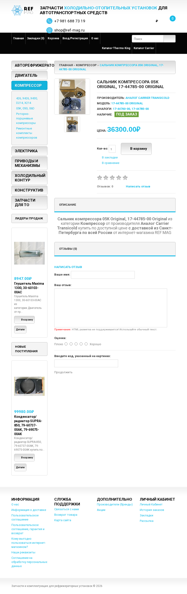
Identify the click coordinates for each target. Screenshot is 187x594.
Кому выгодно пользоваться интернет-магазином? (28, 543)
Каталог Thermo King (116, 48)
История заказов (152, 510)
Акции (101, 510)
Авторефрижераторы (31, 65)
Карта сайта (62, 520)
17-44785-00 (140, 108)
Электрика (26, 151)
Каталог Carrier (144, 48)
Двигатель (26, 75)
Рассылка (146, 521)
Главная (18, 38)
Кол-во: (103, 148)
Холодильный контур (30, 177)
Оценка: (60, 338)
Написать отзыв (138, 186)
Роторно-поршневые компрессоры (26, 118)
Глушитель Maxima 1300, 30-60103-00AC (29, 288)
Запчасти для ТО (25, 202)
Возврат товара (65, 514)
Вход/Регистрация (75, 38)
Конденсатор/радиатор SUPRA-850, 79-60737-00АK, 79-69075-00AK (28, 425)
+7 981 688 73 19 (69, 21)
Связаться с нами (66, 509)
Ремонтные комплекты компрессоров (26, 133)
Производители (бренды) (115, 504)
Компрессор (28, 85)
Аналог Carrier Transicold (147, 98)
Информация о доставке (28, 510)
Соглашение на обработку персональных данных (29, 562)
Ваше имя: (62, 274)
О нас (95, 38)
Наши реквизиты (23, 552)
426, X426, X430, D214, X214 (27, 101)
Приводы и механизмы (27, 163)
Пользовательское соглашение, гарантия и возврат (27, 529)
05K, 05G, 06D (25, 108)
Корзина (53, 38)
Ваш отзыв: (63, 285)
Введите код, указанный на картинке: (82, 356)
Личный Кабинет (151, 504)
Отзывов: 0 (105, 186)
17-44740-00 (121, 108)
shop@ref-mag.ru (69, 30)
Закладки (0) (35, 38)
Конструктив (29, 190)
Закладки (146, 515)
